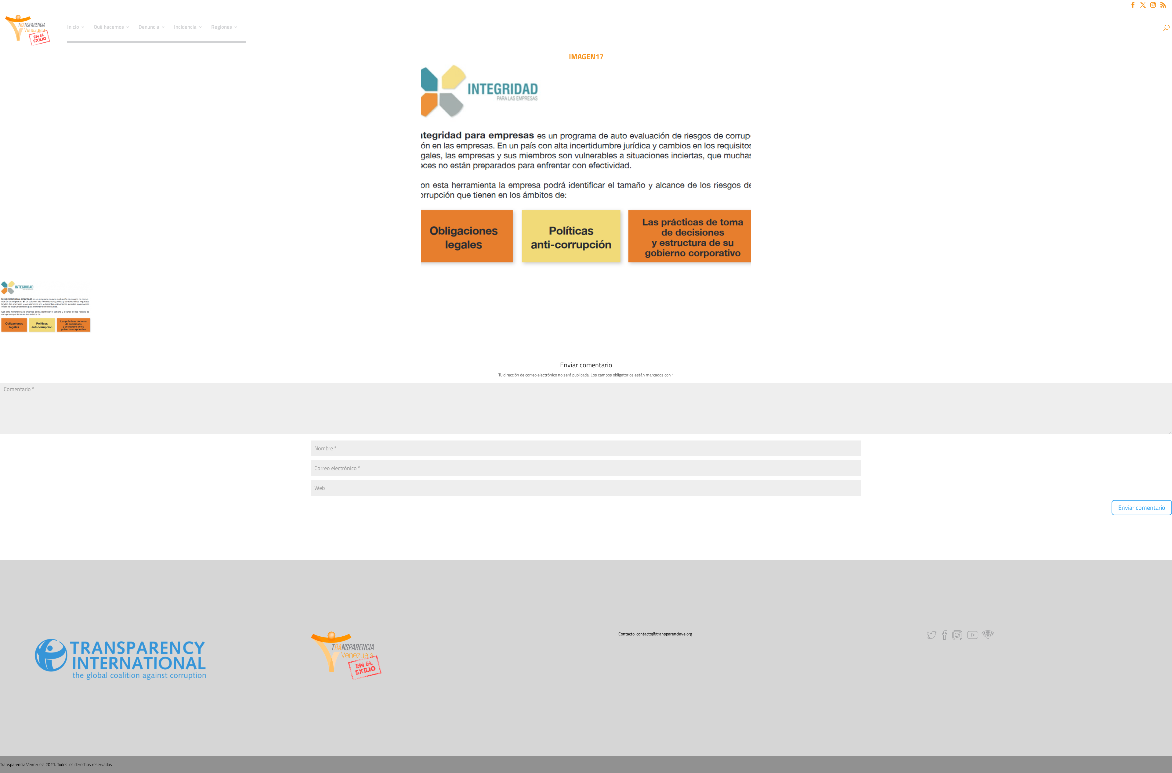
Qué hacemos (109, 28)
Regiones (221, 28)
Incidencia (185, 28)
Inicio (73, 28)
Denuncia (149, 28)
